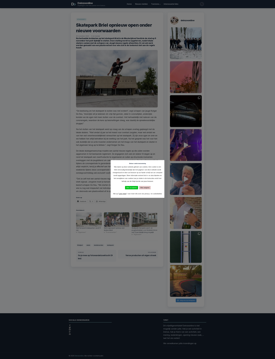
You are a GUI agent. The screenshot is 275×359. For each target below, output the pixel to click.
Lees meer (123, 194)
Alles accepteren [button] (131, 187)
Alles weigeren (144, 187)
